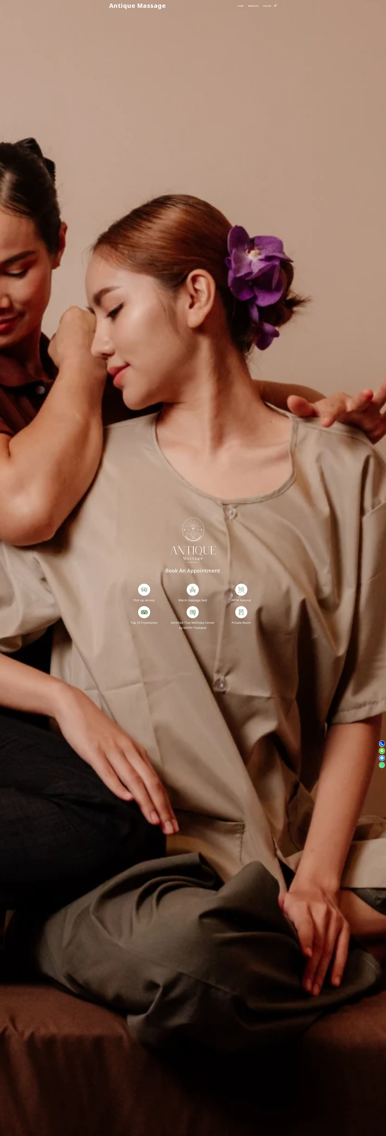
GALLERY (267, 6)
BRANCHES (253, 6)
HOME (241, 6)
